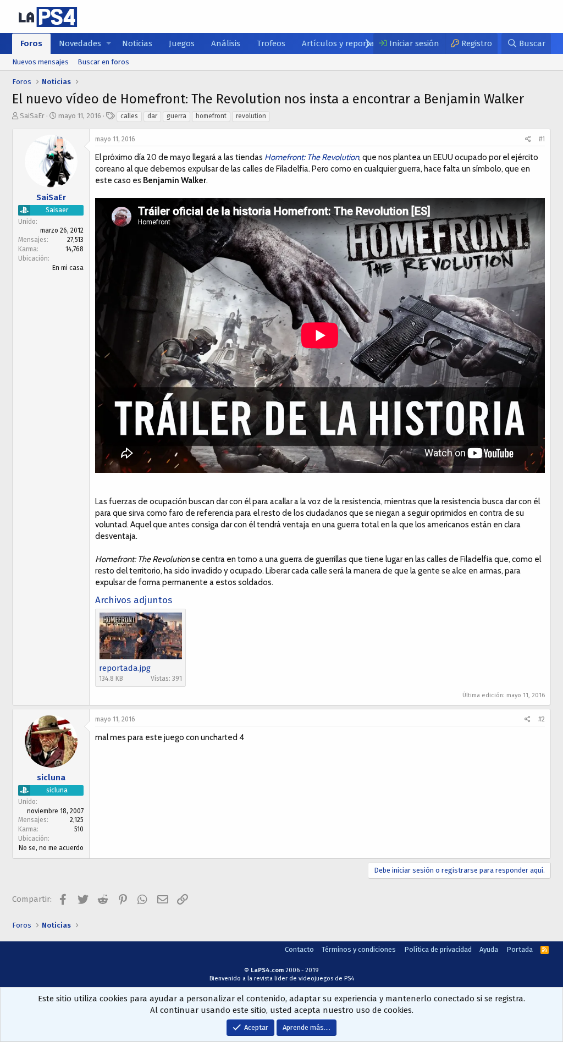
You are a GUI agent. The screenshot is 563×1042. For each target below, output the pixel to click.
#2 (541, 719)
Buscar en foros (103, 62)
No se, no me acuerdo (51, 848)
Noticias (137, 43)
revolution (251, 116)
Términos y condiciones (359, 949)
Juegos (182, 43)
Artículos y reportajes (343, 43)
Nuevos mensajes (40, 62)
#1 (542, 139)
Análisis (225, 43)
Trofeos (271, 43)
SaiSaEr (32, 116)
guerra (176, 116)
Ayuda (488, 949)
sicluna (51, 777)
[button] (108, 44)
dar (152, 116)
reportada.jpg (125, 668)
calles (129, 116)
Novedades (80, 43)
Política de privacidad (438, 949)
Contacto (299, 949)
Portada (519, 949)
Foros (31, 43)
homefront (211, 116)
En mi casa (68, 268)
